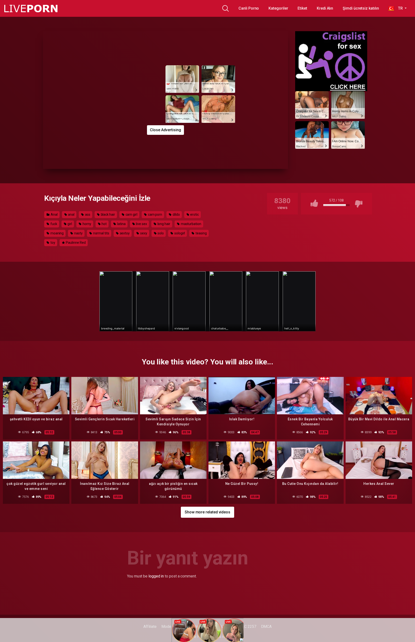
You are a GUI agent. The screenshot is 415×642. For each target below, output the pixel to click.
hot (104, 224)
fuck (53, 224)
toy (52, 242)
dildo (176, 214)
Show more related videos (207, 512)
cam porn (154, 214)
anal (70, 214)
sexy (143, 233)
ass (87, 214)
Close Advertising (165, 130)
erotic (194, 214)
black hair (107, 214)
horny (86, 224)
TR (398, 8)
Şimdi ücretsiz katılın (361, 8)
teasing (201, 233)
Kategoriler (278, 8)
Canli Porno (248, 8)
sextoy (124, 233)
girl (69, 224)
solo (160, 233)
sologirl (179, 233)
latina (120, 224)
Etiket (302, 8)
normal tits (100, 233)
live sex (141, 224)
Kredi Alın (325, 8)
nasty (78, 233)
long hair (163, 224)
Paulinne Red (75, 242)
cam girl (131, 214)
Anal (54, 214)
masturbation (190, 224)
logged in (156, 576)
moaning (57, 233)
